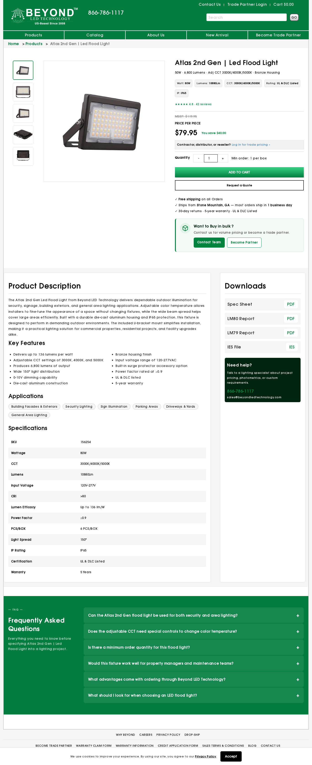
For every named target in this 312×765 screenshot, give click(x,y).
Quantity (182, 157)
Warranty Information (135, 745)
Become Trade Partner (278, 35)
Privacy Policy (205, 756)
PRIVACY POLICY (168, 734)
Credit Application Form (178, 745)
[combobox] (246, 17)
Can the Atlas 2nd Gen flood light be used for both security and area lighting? (193, 615)
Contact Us (270, 745)
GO (294, 17)
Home (13, 44)
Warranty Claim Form (93, 745)
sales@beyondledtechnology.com (254, 397)
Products (33, 35)
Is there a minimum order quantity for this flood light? (193, 647)
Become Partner (244, 242)
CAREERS (145, 734)
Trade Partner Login (247, 4)
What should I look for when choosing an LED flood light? (193, 695)
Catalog (94, 35)
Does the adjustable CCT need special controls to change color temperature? (193, 631)
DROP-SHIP (192, 734)
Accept (231, 756)
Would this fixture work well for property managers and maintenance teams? (193, 663)
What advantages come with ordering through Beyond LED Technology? (193, 679)
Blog (252, 745)
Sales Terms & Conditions (223, 745)
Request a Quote (239, 185)
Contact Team (209, 242)
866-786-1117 (106, 12)
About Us (156, 35)
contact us (210, 4)
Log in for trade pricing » (251, 144)
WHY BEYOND (125, 734)
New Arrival (217, 35)
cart (283, 4)
